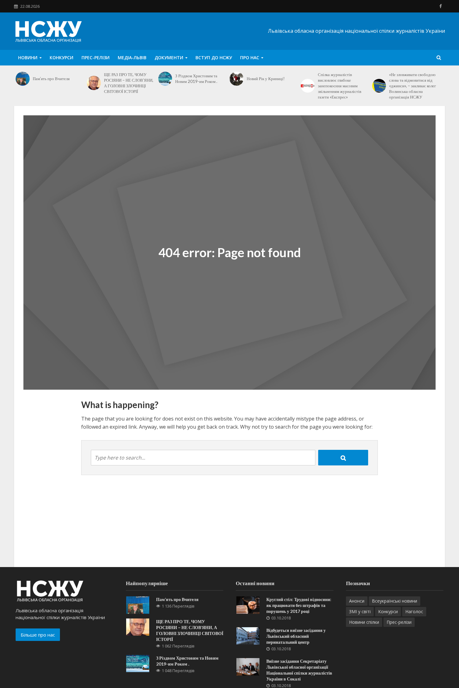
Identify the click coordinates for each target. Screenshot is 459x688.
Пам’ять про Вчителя (51, 78)
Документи (169, 57)
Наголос (414, 611)
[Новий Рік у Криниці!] (237, 79)
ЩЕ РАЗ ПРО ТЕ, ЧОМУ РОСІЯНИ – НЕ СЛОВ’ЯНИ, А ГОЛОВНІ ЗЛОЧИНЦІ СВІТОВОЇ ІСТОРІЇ (128, 83)
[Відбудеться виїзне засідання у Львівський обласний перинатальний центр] (247, 635)
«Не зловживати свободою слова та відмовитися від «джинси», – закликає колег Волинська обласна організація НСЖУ (412, 85)
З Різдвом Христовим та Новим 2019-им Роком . (196, 78)
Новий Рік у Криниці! (266, 78)
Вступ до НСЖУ (213, 57)
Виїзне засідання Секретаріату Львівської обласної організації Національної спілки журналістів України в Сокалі (299, 669)
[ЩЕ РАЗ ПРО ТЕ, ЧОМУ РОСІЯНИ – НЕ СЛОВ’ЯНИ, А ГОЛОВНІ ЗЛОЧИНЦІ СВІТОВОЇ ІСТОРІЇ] (94, 83)
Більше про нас (38, 635)
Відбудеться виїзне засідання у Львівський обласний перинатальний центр (296, 636)
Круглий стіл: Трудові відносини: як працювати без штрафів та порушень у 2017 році (298, 605)
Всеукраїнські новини (394, 601)
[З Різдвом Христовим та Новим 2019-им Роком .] (165, 79)
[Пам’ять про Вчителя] (23, 79)
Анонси (356, 601)
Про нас (249, 57)
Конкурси (61, 57)
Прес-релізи (95, 57)
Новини (27, 57)
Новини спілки (364, 622)
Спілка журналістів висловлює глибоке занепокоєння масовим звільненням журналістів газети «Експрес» (339, 85)
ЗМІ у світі (360, 611)
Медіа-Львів (132, 57)
